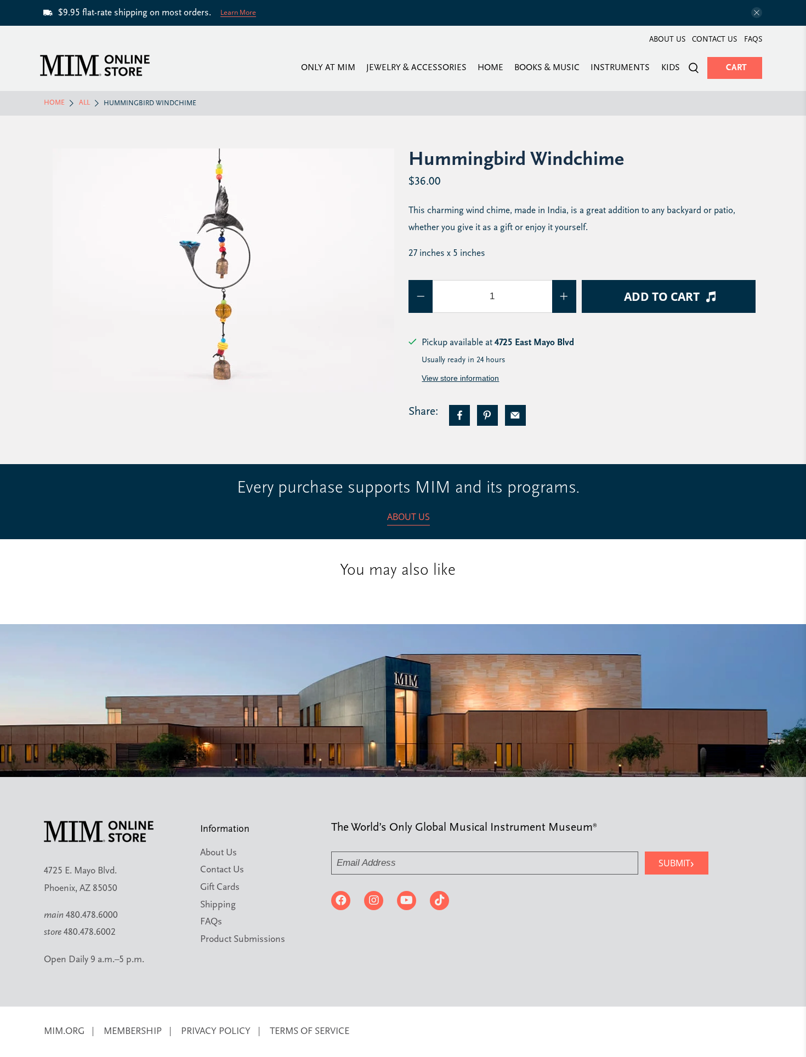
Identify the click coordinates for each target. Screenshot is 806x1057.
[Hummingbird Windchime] (223, 270)
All (84, 103)
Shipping (218, 905)
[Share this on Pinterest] (487, 415)
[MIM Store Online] (95, 65)
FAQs (753, 40)
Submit (676, 862)
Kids (670, 68)
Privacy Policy (216, 1031)
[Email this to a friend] (515, 415)
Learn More (238, 12)
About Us (667, 40)
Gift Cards (220, 887)
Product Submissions (242, 939)
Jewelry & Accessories (416, 68)
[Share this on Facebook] (459, 415)
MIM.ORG (64, 1031)
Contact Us (714, 40)
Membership (133, 1031)
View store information (460, 378)
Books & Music (547, 68)
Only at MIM (328, 68)
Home (490, 68)
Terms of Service (309, 1031)
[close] (756, 12)
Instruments (620, 68)
